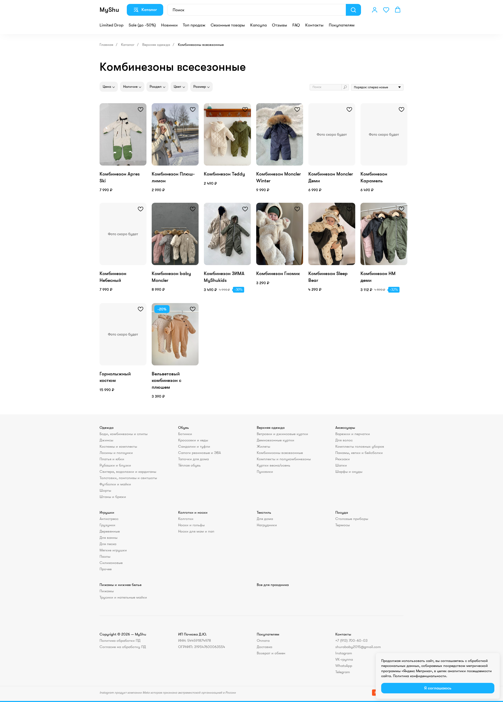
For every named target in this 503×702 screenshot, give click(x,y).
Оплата (263, 640)
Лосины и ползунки (116, 453)
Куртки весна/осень (273, 465)
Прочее (106, 569)
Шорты (105, 490)
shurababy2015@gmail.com (358, 647)
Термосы (342, 525)
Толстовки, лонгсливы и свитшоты (128, 478)
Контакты (314, 25)
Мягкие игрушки (113, 550)
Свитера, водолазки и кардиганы (128, 471)
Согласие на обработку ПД (123, 647)
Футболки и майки (115, 484)
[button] (374, 10)
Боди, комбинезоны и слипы (123, 434)
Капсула (258, 25)
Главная (106, 44)
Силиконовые (111, 563)
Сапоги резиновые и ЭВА (199, 453)
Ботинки (185, 434)
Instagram (343, 653)
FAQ (296, 25)
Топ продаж (194, 25)
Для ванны (108, 537)
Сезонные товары (228, 25)
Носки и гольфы (191, 525)
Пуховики (265, 471)
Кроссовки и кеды (193, 440)
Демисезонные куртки (275, 440)
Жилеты (263, 446)
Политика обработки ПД (120, 640)
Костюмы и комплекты (118, 446)
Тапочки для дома (193, 459)
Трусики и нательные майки (123, 597)
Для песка (108, 544)
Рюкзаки (342, 459)
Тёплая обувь (189, 465)
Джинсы (106, 440)
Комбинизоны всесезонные (280, 453)
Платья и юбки (112, 459)
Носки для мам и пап (196, 531)
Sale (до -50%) (142, 25)
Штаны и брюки (113, 497)
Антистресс (109, 519)
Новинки (169, 25)
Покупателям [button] (341, 25)
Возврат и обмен (271, 653)
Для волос (344, 440)
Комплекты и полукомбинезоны (284, 459)
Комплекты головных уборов (359, 446)
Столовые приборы (351, 519)
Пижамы (107, 591)
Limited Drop (111, 25)
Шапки (341, 465)
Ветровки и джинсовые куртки (282, 434)
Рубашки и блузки (115, 465)
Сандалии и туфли (194, 446)
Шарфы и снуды (348, 471)
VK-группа (344, 659)
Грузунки (107, 525)
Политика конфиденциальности (419, 676)
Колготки (185, 519)
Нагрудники (267, 525)
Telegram (342, 672)
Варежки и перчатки (352, 434)
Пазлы (105, 556)
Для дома (265, 519)
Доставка (264, 647)
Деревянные (110, 531)
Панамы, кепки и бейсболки (359, 453)
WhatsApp (343, 665)
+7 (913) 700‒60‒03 (351, 640)
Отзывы (279, 25)
